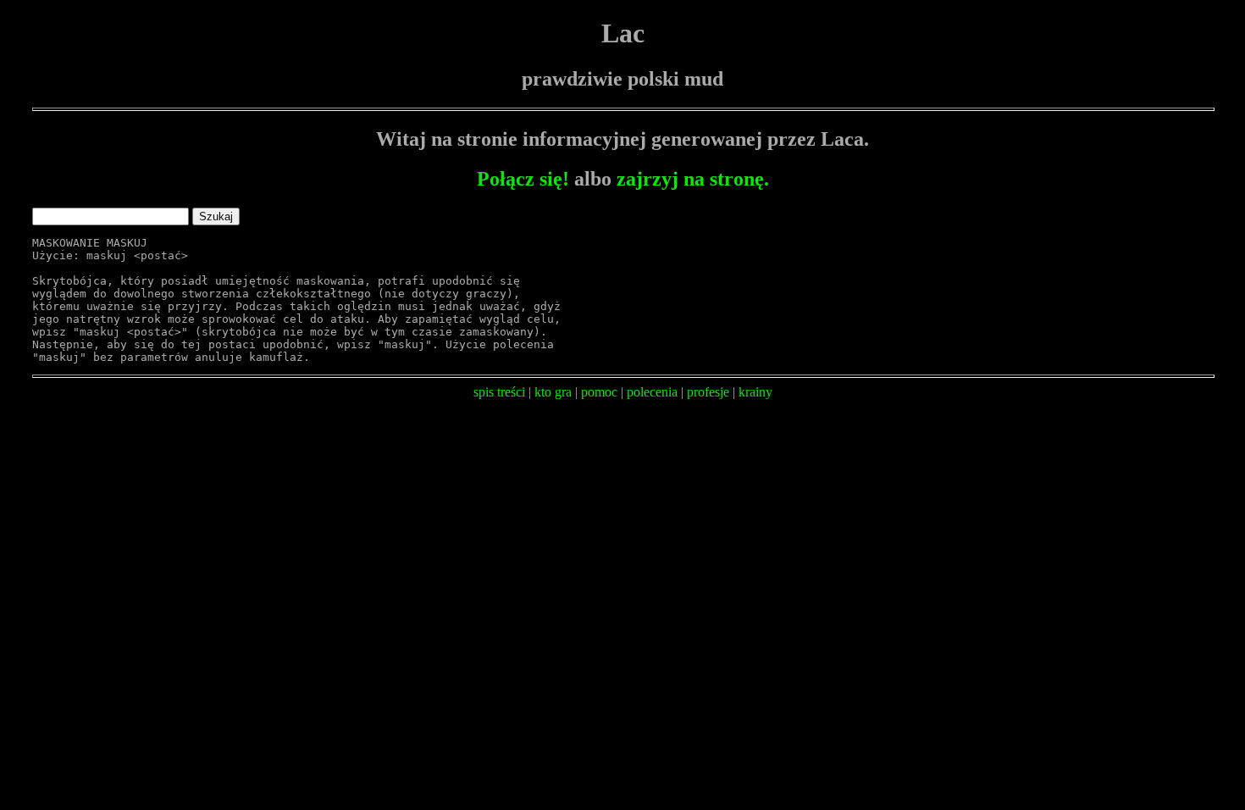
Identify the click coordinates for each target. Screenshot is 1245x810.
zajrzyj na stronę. (693, 179)
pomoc (599, 392)
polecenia (652, 392)
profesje (708, 392)
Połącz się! (523, 179)
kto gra (553, 392)
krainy (755, 392)
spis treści (499, 392)
